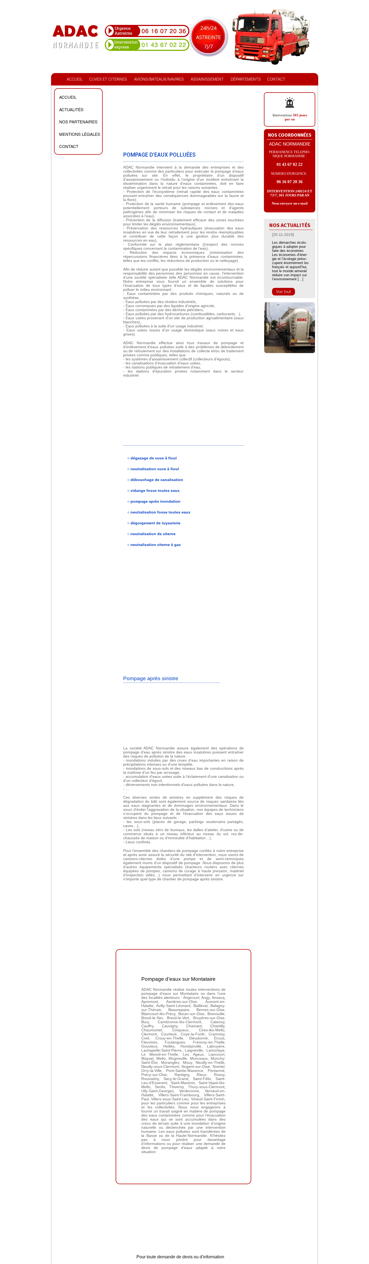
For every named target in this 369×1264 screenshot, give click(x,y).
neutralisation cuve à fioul (154, 469)
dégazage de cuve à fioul (153, 458)
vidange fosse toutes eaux (155, 491)
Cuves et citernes (108, 79)
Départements (246, 79)
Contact (276, 79)
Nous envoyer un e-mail (290, 203)
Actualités (71, 109)
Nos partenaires (78, 121)
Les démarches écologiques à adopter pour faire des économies (289, 247)
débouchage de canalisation (156, 480)
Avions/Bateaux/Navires (159, 79)
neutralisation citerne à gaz (155, 545)
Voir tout (283, 291)
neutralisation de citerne (153, 534)
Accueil (75, 79)
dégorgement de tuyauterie (155, 523)
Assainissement (207, 79)
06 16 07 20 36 (290, 181)
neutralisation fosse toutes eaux (160, 512)
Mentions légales (79, 134)
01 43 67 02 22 (290, 164)
